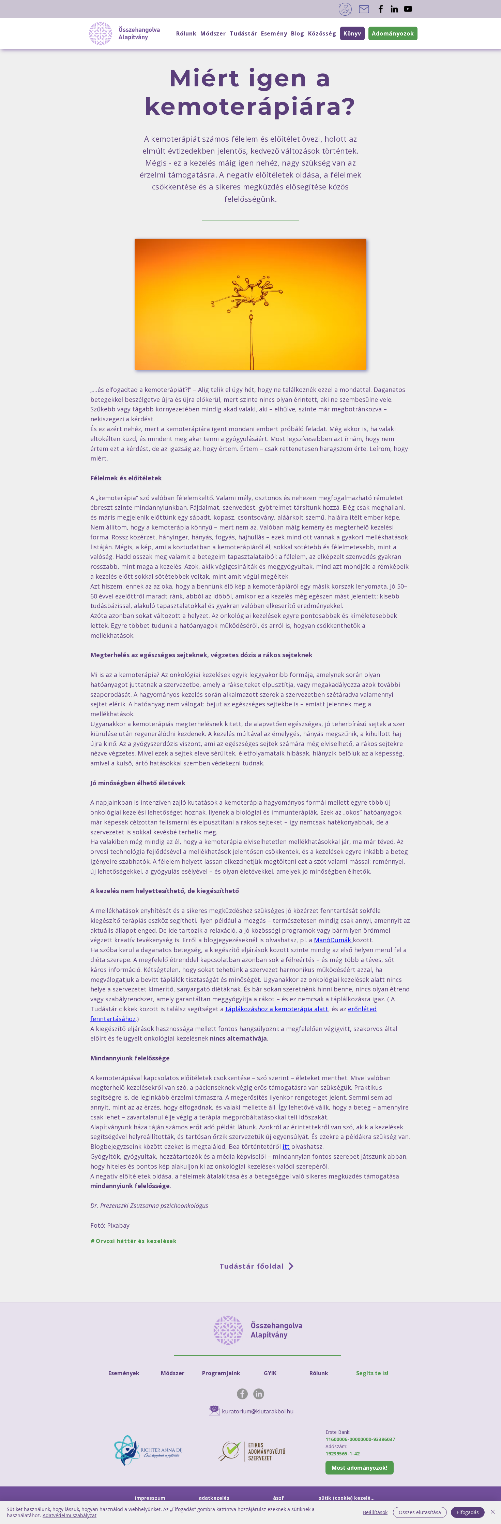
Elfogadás (468, 1512)
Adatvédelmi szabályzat (69, 1515)
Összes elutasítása (420, 1512)
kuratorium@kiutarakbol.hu (257, 1411)
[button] (322, 33)
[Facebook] (381, 9)
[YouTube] (408, 9)
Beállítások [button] (375, 1512)
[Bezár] (493, 1512)
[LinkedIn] (394, 9)
